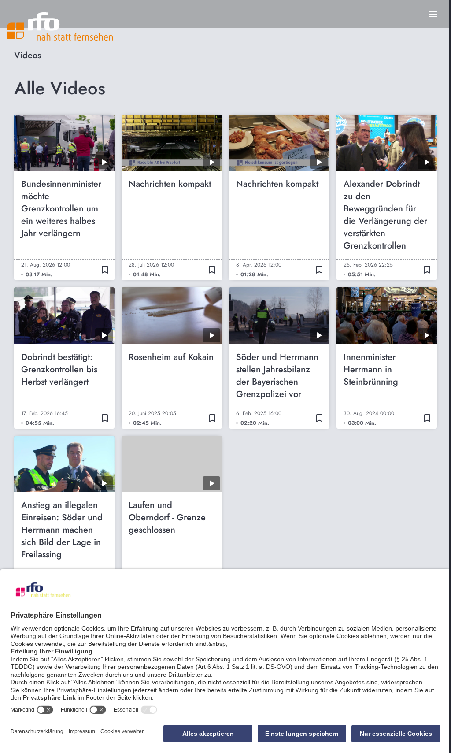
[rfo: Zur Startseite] (60, 26)
